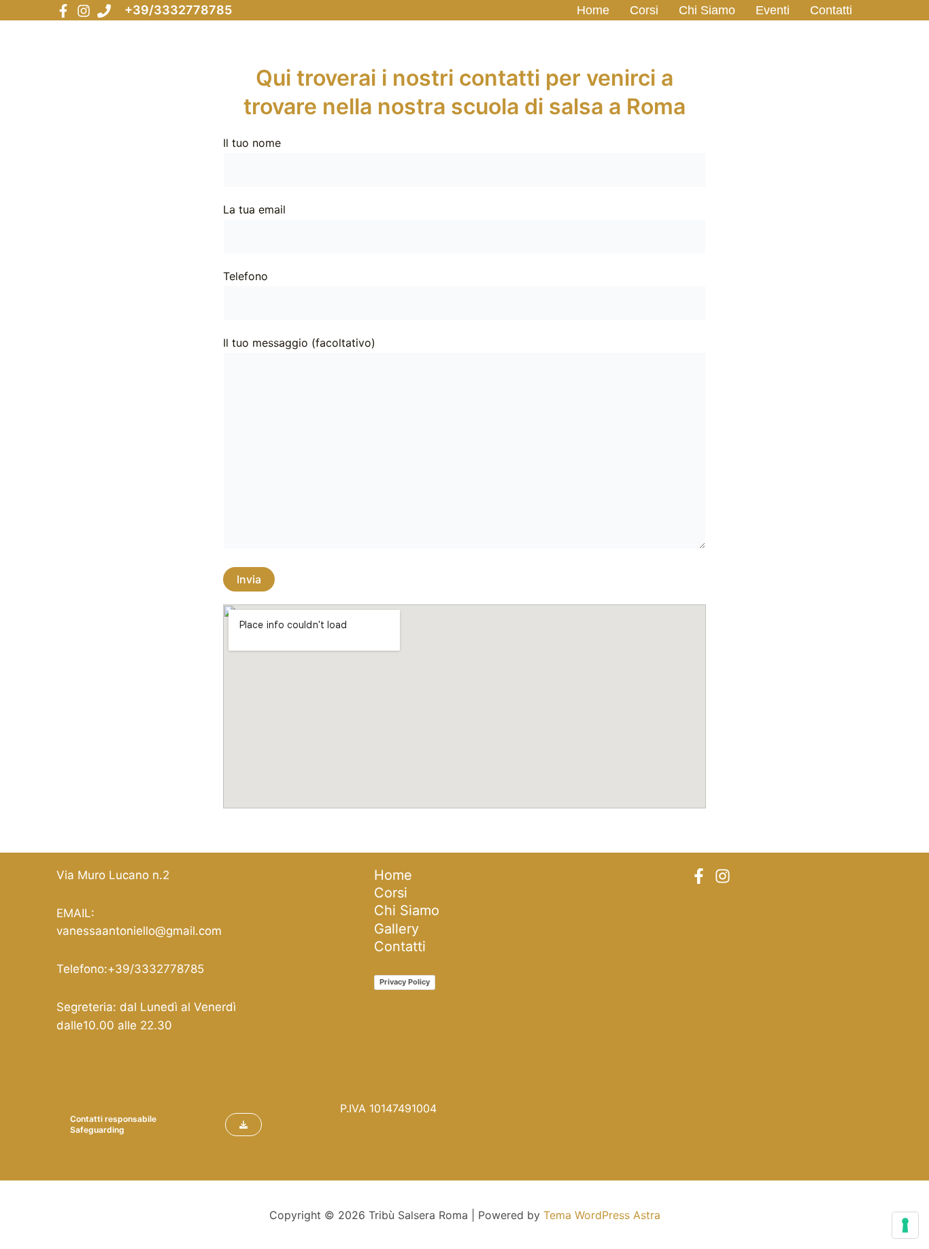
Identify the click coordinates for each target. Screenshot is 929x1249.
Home (593, 10)
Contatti (831, 10)
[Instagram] (83, 11)
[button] (243, 1124)
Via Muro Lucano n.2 (112, 875)
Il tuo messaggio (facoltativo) (299, 342)
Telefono (245, 276)
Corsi (644, 10)
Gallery (396, 929)
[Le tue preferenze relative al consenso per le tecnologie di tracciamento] (905, 1225)
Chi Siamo (707, 10)
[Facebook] (63, 11)
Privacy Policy (404, 982)
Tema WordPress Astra (601, 1215)
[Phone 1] (104, 11)
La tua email (254, 209)
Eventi (773, 10)
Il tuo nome (252, 143)
